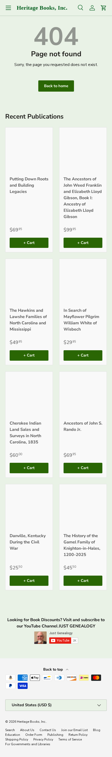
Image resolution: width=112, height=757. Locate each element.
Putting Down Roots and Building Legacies (29, 185)
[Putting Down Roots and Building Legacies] (29, 151)
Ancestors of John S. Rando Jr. (83, 426)
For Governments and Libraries (27, 744)
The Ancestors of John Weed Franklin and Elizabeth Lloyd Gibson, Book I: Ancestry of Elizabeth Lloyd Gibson (83, 198)
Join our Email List (74, 730)
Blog (96, 730)
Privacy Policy (43, 739)
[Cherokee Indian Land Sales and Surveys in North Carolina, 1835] (29, 395)
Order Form (33, 735)
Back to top (53, 669)
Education (12, 735)
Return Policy (78, 735)
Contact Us (48, 730)
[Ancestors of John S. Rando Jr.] (83, 395)
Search (10, 730)
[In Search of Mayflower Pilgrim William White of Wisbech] (83, 282)
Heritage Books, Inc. (31, 722)
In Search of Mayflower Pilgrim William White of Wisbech (81, 320)
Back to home (56, 85)
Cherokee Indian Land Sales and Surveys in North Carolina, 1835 (25, 432)
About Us (27, 730)
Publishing (55, 735)
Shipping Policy (16, 739)
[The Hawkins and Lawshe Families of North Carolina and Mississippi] (29, 282)
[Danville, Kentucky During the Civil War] (29, 507)
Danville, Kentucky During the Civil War (28, 542)
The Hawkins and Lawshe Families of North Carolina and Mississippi (28, 320)
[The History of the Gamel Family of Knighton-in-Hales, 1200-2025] (83, 507)
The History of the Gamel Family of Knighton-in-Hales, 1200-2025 (82, 545)
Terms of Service (70, 739)
